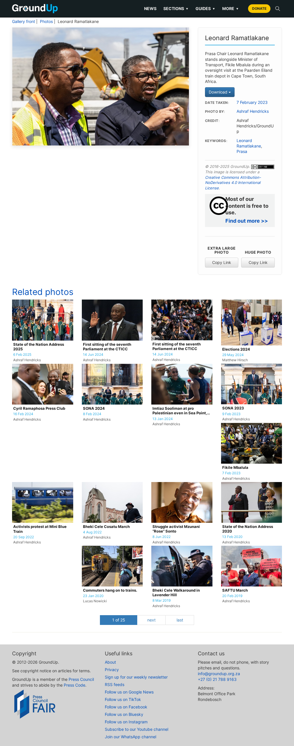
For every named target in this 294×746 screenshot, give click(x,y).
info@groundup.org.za (219, 673)
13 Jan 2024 (162, 419)
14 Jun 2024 (93, 355)
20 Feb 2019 (232, 596)
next (151, 619)
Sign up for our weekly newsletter (136, 677)
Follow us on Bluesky (124, 714)
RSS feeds (114, 684)
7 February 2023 (252, 102)
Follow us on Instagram (126, 721)
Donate (259, 8)
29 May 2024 (233, 355)
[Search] (277, 8)
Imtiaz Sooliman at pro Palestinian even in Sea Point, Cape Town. (179, 411)
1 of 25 (118, 619)
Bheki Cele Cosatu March (106, 526)
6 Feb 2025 (22, 355)
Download (219, 92)
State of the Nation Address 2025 (38, 346)
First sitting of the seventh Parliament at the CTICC (107, 346)
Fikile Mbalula (235, 467)
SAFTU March (235, 590)
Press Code (74, 685)
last (180, 619)
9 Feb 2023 (231, 414)
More (230, 8)
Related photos (43, 292)
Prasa (242, 151)
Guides (205, 8)
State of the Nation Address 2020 (247, 528)
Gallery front (23, 21)
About (110, 662)
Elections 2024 (236, 349)
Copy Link (221, 262)
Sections (176, 8)
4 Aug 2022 (92, 532)
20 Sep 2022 (23, 537)
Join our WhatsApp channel (130, 736)
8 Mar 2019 (161, 601)
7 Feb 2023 (231, 473)
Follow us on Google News (129, 691)
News (150, 8)
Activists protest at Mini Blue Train (40, 528)
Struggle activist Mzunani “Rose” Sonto (176, 528)
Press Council (81, 679)
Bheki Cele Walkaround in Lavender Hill (176, 592)
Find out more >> (246, 221)
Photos (46, 21)
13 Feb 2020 (232, 537)
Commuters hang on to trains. (110, 590)
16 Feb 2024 (23, 414)
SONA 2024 (94, 408)
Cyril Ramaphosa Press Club (39, 408)
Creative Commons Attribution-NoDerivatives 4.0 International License (233, 182)
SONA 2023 (233, 408)
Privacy (112, 669)
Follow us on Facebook (126, 706)
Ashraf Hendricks (253, 111)
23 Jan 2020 (93, 596)
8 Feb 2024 (92, 414)
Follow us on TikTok (123, 699)
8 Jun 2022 (161, 537)
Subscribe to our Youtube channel (136, 729)
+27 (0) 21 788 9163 (217, 679)
